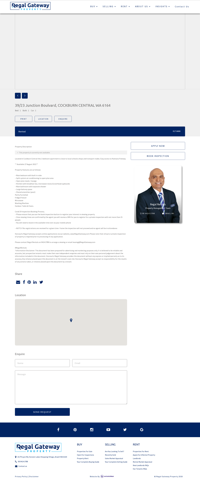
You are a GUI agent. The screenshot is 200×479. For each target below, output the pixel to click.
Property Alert (83, 458)
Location (43, 119)
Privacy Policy (21, 476)
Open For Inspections (85, 455)
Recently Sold (110, 455)
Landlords (137, 458)
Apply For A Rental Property (144, 455)
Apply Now (158, 145)
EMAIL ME (169, 213)
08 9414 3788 (148, 213)
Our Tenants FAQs (140, 469)
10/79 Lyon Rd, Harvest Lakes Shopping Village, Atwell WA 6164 (42, 457)
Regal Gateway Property (169, 476)
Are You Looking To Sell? (114, 451)
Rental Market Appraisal (142, 462)
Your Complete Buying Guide (88, 462)
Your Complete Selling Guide (116, 462)
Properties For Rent (141, 451)
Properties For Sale (84, 451)
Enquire (63, 119)
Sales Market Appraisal (114, 458)
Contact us (22, 466)
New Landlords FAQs (141, 465)
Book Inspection (158, 155)
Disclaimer (34, 476)
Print (23, 119)
